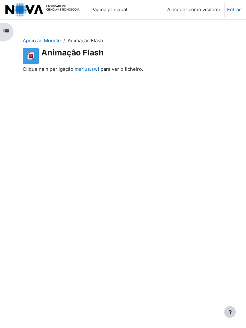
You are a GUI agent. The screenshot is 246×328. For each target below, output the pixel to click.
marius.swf (87, 69)
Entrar (234, 9)
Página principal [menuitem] (109, 9)
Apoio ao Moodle (42, 41)
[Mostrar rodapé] (230, 312)
